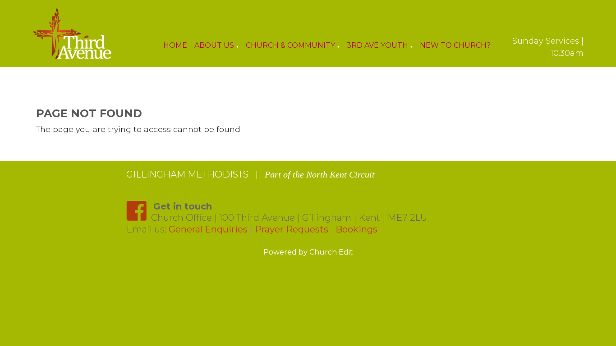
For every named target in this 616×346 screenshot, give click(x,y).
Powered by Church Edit (308, 252)
